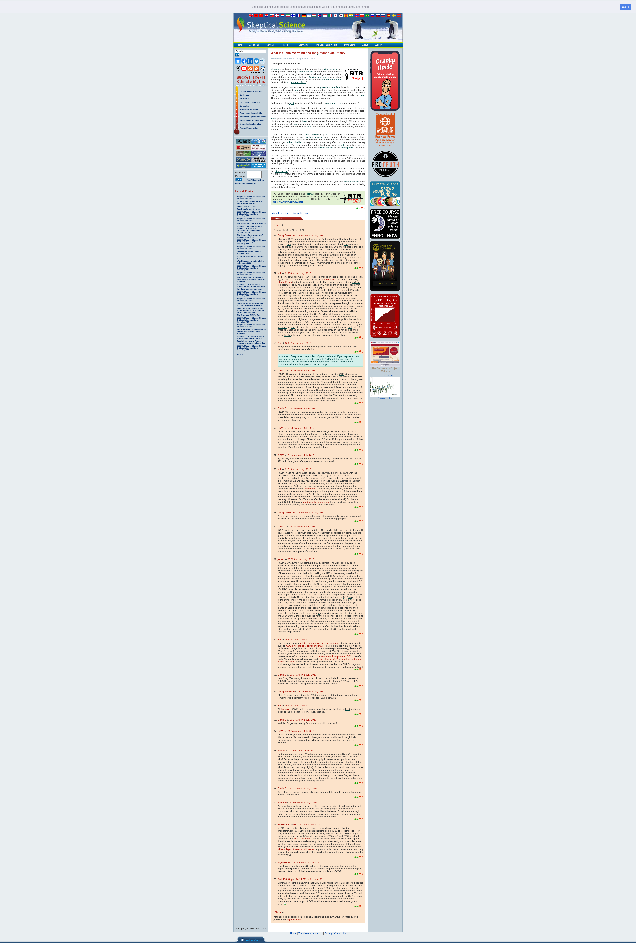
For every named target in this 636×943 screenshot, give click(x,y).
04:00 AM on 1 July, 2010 (311, 235)
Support (378, 45)
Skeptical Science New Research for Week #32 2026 (251, 248)
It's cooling (244, 106)
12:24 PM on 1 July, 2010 (303, 788)
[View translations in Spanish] (389, 15)
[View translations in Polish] (362, 15)
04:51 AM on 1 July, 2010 (298, 469)
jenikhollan (284, 824)
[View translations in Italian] (331, 15)
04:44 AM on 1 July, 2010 (301, 455)
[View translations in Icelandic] (320, 15)
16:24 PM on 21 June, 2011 (310, 879)
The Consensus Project (326, 45)
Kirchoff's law (285, 282)
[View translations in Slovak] (378, 15)
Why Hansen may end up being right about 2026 (250, 262)
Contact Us (340, 933)
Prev (275, 225)
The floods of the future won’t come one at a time (250, 236)
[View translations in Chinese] (262, 15)
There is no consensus (250, 102)
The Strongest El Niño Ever (249, 315)
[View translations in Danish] (278, 15)
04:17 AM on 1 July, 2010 (298, 343)
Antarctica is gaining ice (250, 124)
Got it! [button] (625, 7)
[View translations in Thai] (399, 15)
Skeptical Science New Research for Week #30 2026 (251, 300)
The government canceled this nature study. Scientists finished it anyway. (251, 279)
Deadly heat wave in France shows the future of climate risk (251, 342)
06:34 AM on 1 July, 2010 (301, 731)
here (292, 661)
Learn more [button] (363, 6)
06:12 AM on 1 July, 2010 (311, 691)
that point (285, 709)
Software (270, 45)
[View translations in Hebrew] (309, 15)
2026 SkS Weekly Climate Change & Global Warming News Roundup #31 (251, 268)
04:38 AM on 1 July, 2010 (301, 428)
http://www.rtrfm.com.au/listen (288, 201)
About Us (318, 933)
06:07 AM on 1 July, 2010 (303, 675)
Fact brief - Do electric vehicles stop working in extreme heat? (250, 337)
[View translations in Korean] (341, 15)
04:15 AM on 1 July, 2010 (298, 273)
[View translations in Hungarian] (315, 15)
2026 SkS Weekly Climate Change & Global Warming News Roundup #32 (251, 242)
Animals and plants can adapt (253, 117)
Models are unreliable (249, 109)
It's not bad (245, 99)
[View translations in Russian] (373, 15)
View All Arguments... (249, 128)
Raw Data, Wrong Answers (248, 209)
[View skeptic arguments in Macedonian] (346, 15)
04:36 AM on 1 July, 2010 (303, 408)
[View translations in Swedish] (394, 15)
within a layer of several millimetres (296, 849)
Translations (349, 45)
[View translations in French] (299, 15)
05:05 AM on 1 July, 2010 (311, 512)
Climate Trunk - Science (247, 206)
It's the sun (244, 95)
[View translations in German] (304, 15)
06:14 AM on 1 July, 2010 (303, 719)
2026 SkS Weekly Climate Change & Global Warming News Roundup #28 (251, 348)
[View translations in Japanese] (336, 15)
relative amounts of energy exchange (319, 643)
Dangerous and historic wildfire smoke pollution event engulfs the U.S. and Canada (251, 310)
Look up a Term (253, 940)
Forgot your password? (245, 183)
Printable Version (280, 213)
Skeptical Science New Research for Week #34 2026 (251, 198)
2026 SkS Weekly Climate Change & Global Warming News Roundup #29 (251, 320)
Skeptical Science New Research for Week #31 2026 (251, 274)
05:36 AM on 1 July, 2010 (301, 559)
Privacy (328, 933)
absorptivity (330, 279)
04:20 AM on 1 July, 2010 (303, 370)
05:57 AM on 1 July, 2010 (298, 639)
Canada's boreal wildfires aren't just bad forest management (251, 304)
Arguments (254, 45)
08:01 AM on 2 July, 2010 (306, 824)
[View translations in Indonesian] (325, 15)
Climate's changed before (251, 91)
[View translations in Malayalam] (352, 15)
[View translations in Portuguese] (368, 15)
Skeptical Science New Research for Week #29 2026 (251, 326)
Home (239, 45)
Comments (303, 45)
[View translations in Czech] (272, 15)
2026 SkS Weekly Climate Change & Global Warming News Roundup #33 (251, 214)
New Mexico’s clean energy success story (249, 252)
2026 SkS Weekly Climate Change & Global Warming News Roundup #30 (251, 294)
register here (294, 919)
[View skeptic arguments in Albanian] (256, 15)
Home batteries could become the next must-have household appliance (251, 331)
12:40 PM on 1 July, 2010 (303, 802)
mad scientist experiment (316, 502)
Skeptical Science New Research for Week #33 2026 (251, 220)
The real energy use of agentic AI (251, 223)
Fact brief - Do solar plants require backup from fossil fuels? (251, 285)
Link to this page (300, 213)
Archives (240, 354)
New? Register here (255, 180)
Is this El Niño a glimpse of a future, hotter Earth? (249, 202)
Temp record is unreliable (251, 113)
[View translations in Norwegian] (357, 15)
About (365, 45)
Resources (287, 45)
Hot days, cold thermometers (249, 289)
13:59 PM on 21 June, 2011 (308, 862)
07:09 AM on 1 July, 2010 (302, 750)
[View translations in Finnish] (293, 15)
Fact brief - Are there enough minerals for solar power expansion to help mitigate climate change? (249, 229)
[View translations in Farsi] (288, 15)
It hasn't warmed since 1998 (252, 120)
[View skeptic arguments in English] (251, 15)
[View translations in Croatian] (267, 15)
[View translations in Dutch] (283, 15)
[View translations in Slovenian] (384, 15)
